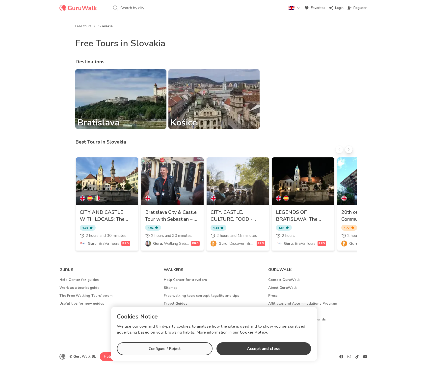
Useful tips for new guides (81, 303)
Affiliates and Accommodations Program (302, 303)
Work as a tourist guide (79, 287)
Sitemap (171, 287)
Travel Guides (175, 303)
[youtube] (365, 356)
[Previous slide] (339, 149)
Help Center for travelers (185, 279)
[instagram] (349, 356)
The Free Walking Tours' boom (85, 295)
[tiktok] (357, 356)
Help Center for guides (79, 279)
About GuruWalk (282, 287)
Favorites (318, 7)
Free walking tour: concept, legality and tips (201, 295)
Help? (109, 356)
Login (339, 7)
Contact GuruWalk (284, 279)
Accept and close (264, 348)
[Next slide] (349, 149)
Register (360, 7)
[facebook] (341, 356)
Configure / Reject (165, 348)
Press (273, 295)
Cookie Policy (253, 332)
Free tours (83, 26)
